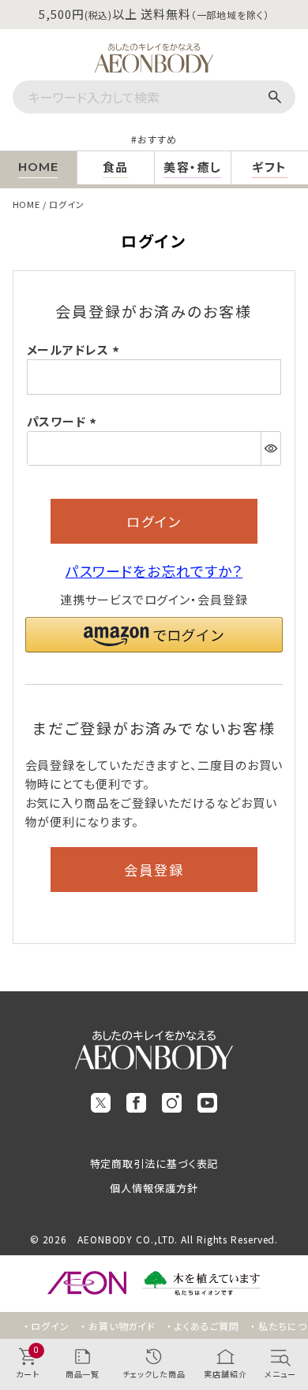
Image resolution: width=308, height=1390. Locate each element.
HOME (27, 204)
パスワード (64, 421)
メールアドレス (75, 349)
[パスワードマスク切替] (270, 448)
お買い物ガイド (122, 1325)
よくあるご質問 (207, 1325)
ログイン (50, 1325)
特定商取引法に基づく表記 (154, 1163)
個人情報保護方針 (153, 1187)
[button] (154, 634)
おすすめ (157, 139)
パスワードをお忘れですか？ (154, 570)
